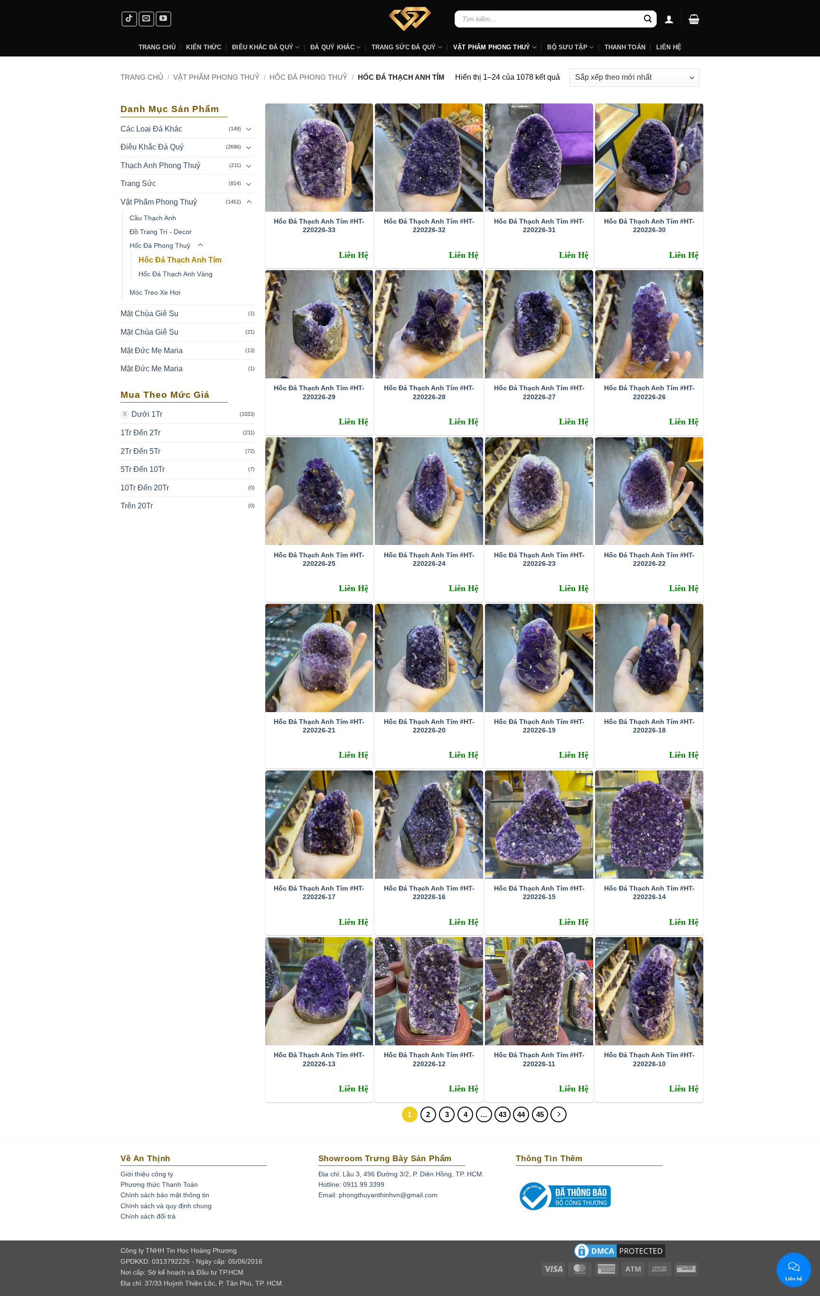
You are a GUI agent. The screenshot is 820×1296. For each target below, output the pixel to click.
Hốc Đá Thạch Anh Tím (180, 260)
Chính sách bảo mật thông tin (165, 1195)
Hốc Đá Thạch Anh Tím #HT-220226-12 (429, 1059)
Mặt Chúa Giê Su (149, 314)
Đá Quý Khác (332, 47)
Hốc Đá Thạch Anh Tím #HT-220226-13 (319, 1059)
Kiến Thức (203, 47)
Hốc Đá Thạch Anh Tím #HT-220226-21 (319, 726)
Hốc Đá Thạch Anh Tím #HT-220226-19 (539, 726)
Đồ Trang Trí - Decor (161, 231)
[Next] (558, 1115)
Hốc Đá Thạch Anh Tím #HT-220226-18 (649, 726)
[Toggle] (249, 128)
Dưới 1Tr (146, 414)
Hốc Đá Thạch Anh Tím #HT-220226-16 (429, 892)
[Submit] (648, 19)
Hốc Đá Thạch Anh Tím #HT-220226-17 (319, 892)
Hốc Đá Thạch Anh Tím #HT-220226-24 (429, 559)
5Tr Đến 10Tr (143, 469)
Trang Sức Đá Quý (404, 47)
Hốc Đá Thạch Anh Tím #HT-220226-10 (649, 1059)
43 (502, 1114)
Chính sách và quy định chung (166, 1206)
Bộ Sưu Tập (567, 47)
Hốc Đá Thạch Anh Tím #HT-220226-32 (429, 225)
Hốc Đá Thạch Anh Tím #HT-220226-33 (319, 225)
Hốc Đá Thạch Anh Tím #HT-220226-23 (539, 559)
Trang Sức (138, 183)
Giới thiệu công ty (147, 1174)
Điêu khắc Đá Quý (262, 47)
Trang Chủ (157, 47)
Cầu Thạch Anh (153, 218)
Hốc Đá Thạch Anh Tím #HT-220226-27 (539, 392)
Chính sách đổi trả (148, 1216)
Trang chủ (142, 77)
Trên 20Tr (137, 506)
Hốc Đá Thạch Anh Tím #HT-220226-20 (429, 726)
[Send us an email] (146, 19)
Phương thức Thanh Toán (159, 1184)
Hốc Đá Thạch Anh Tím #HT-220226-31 (539, 225)
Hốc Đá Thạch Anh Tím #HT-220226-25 (319, 559)
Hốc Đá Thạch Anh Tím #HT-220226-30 (649, 225)
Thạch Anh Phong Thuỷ (160, 165)
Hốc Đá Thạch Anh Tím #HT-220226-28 (429, 392)
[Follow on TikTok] (129, 19)
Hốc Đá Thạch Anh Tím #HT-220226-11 (539, 1059)
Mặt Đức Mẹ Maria (152, 351)
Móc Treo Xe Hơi (155, 292)
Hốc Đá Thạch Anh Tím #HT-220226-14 (649, 892)
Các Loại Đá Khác (151, 129)
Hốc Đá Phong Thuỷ (308, 77)
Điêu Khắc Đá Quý (152, 147)
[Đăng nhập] (669, 19)
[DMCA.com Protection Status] (619, 1254)
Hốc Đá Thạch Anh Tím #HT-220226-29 (319, 392)
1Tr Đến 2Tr (140, 433)
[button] (694, 19)
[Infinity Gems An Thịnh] (410, 19)
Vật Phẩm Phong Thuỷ (492, 47)
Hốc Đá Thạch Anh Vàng (176, 274)
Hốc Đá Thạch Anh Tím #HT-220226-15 (539, 892)
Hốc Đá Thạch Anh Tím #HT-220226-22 (649, 559)
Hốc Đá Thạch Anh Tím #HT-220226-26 (649, 392)
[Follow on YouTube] (163, 19)
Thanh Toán (625, 47)
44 (521, 1114)
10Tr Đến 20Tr (145, 488)
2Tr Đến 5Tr (140, 451)
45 (540, 1114)
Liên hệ (669, 47)
